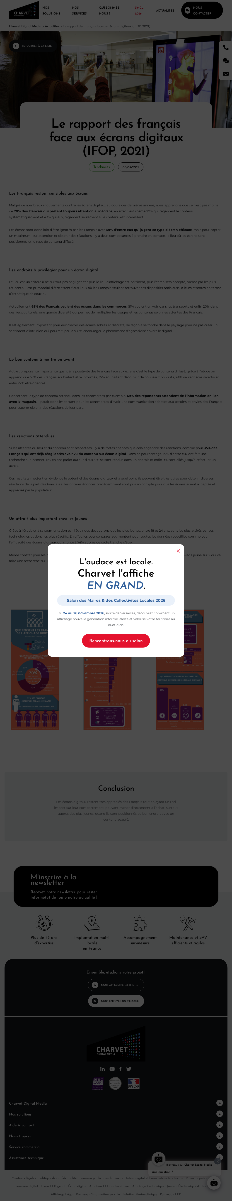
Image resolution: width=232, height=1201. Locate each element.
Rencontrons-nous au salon (116, 640)
